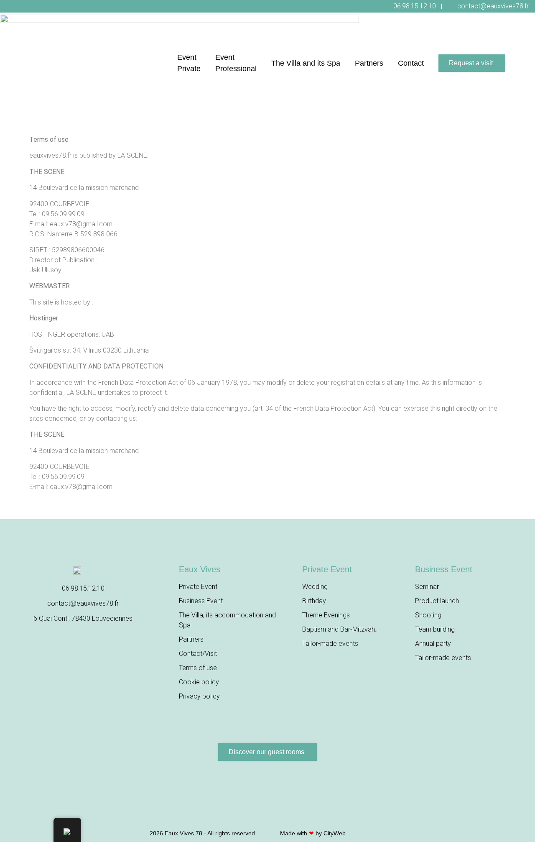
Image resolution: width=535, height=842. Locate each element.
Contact (411, 63)
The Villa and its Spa (305, 63)
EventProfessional (236, 63)
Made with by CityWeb (313, 833)
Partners (369, 63)
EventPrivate (189, 63)
